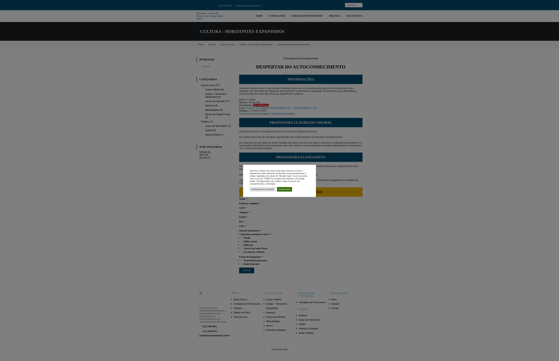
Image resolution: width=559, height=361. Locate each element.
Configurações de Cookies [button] (262, 189)
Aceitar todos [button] (284, 189)
